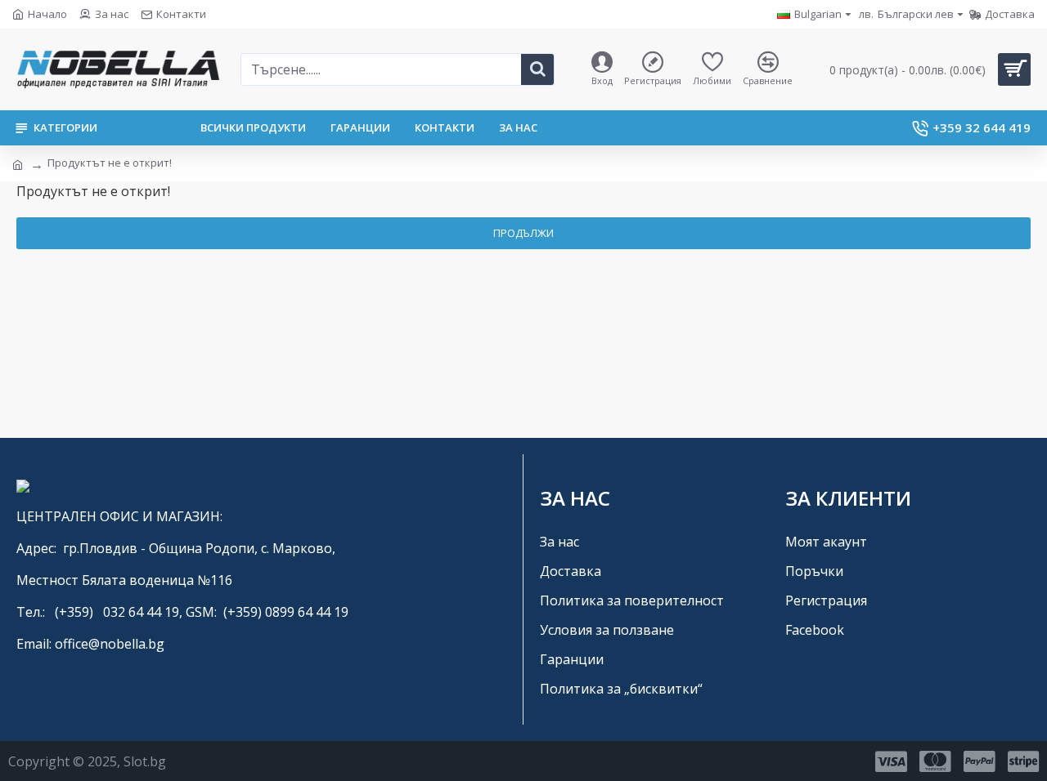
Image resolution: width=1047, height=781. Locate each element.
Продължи (523, 232)
